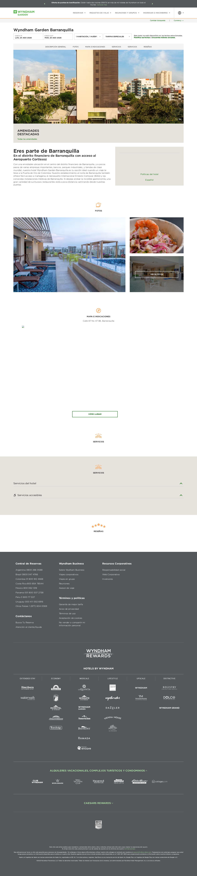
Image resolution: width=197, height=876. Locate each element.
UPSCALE (141, 679)
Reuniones (64, 583)
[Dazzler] (113, 708)
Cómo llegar (94, 414)
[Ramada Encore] (84, 748)
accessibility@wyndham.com (142, 852)
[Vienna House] (113, 718)
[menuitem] (79, 13)
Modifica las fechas (142, 37)
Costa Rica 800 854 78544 (29, 583)
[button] (44, 4)
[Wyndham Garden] (84, 708)
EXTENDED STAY (27, 679)
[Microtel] (56, 708)
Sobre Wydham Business (71, 570)
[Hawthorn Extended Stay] (27, 688)
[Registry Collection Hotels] (169, 688)
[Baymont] (84, 728)
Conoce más (102, 5)
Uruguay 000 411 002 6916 (29, 602)
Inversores (107, 579)
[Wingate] (84, 698)
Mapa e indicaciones (95, 47)
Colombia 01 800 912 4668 (29, 579)
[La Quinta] (84, 688)
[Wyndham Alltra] (113, 728)
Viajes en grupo (67, 579)
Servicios (116, 47)
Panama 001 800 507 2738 (29, 592)
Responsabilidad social (113, 570)
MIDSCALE (84, 679)
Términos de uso (67, 613)
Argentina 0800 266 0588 (29, 570)
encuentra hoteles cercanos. (163, 37)
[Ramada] (84, 738)
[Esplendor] (113, 698)
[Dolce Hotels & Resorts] (169, 698)
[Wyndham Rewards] (98, 653)
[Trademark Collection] (141, 698)
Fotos (76, 47)
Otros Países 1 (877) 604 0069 (31, 606)
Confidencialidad (129, 849)
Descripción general (55, 47)
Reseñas (148, 47)
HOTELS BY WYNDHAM (98, 668)
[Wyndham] (141, 688)
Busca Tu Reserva (25, 622)
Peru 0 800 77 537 (25, 597)
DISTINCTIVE (169, 679)
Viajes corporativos (68, 574)
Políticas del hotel (149, 174)
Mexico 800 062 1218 (26, 588)
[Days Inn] (56, 688)
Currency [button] (177, 20)
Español (149, 180)
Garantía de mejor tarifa (71, 604)
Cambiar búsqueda (157, 20)
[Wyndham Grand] (169, 708)
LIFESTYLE (113, 679)
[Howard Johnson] (56, 718)
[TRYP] (113, 688)
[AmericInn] (84, 718)
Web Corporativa (111, 574)
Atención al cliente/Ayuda (29, 627)
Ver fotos (156, 274)
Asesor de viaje (66, 588)
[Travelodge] (56, 728)
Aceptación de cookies (70, 618)
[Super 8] (56, 698)
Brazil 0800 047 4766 (27, 574)
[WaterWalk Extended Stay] (27, 698)
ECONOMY (56, 679)
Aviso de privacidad (69, 609)
